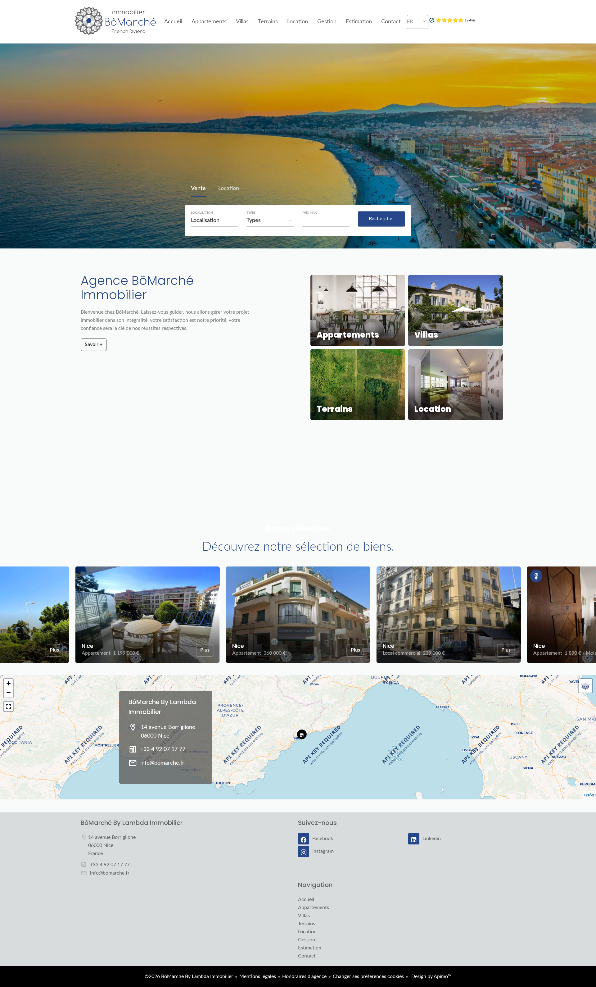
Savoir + (93, 344)
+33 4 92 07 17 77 (162, 749)
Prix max (309, 212)
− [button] (9, 693)
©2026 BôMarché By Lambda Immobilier (189, 976)
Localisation (202, 212)
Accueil (115, 21)
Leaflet (589, 795)
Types (250, 212)
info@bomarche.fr (162, 763)
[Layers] (585, 686)
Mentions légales (257, 976)
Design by (431, 976)
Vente (198, 189)
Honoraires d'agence (304, 976)
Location (228, 189)
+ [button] (9, 683)
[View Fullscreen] (8, 706)
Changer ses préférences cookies (368, 976)
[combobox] (214, 220)
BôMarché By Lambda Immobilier (132, 822)
